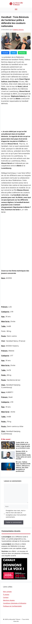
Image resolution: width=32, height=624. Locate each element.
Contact (5, 597)
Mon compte (7, 591)
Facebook (5, 52)
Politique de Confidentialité (12, 606)
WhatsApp (22, 52)
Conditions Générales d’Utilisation (14, 603)
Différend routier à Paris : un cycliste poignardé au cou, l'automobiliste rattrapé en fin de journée (15, 539)
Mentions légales (9, 600)
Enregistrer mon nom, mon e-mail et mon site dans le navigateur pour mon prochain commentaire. (16, 514)
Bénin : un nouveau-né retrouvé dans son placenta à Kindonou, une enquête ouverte (15, 553)
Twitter (14, 52)
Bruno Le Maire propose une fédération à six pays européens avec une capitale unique (14, 546)
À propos (6, 594)
